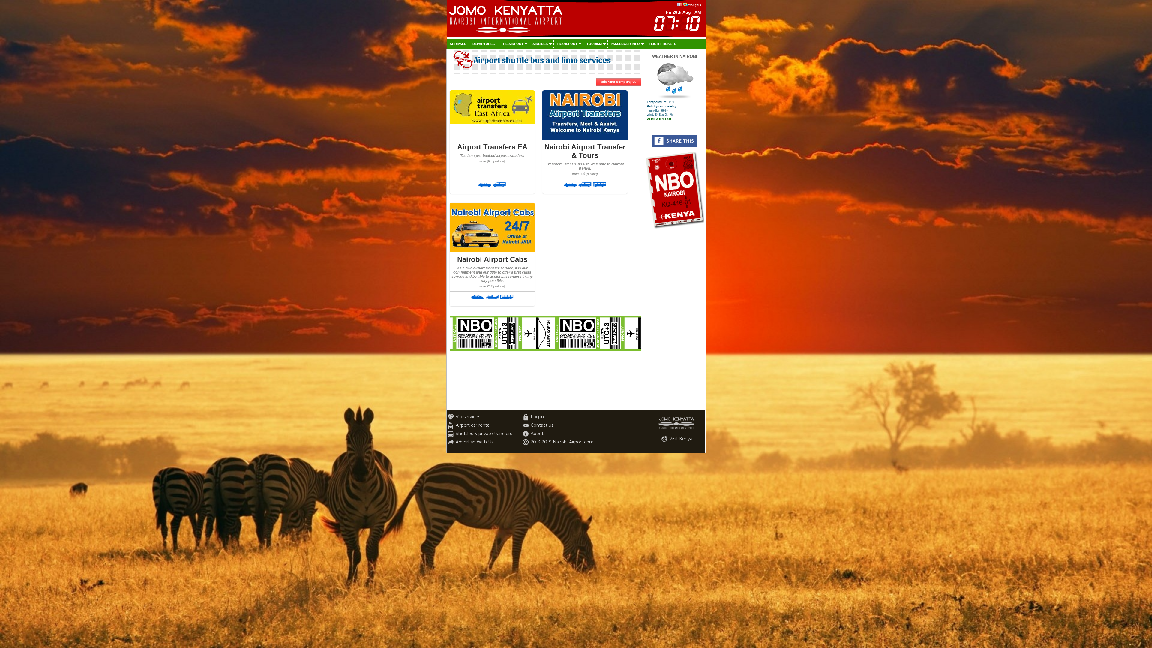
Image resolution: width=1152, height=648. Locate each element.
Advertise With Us (475, 442)
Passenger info (625, 44)
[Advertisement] (675, 320)
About (537, 433)
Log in (537, 416)
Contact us (542, 425)
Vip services (468, 416)
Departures (483, 44)
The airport (512, 44)
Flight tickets (662, 44)
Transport (567, 44)
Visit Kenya (680, 438)
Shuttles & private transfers (484, 433)
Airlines (540, 44)
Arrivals (458, 44)
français (694, 5)
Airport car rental (473, 425)
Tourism (594, 44)
